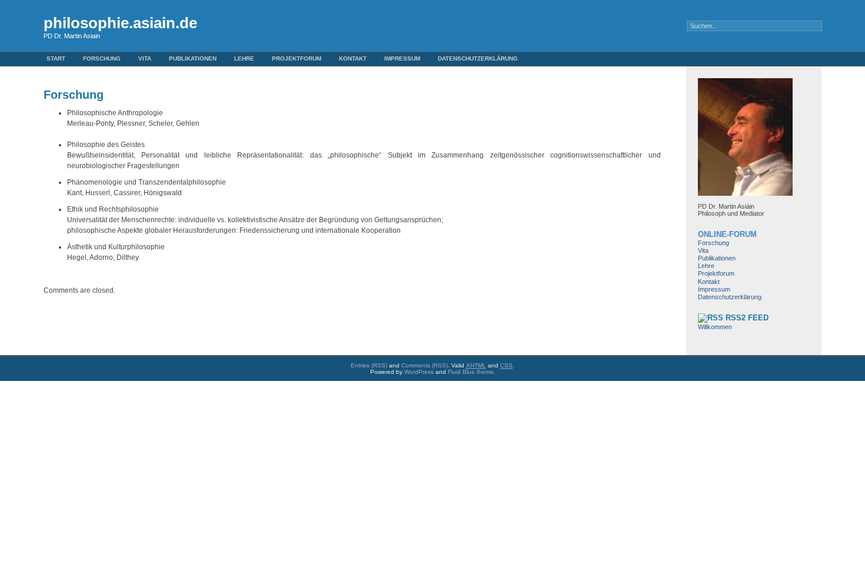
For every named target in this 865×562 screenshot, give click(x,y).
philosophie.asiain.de (120, 23)
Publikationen (193, 58)
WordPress (419, 372)
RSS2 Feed (747, 317)
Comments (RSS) (424, 365)
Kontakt (353, 58)
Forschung (102, 58)
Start (55, 58)
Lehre (244, 58)
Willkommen (715, 326)
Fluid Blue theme (471, 372)
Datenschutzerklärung (478, 58)
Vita (144, 58)
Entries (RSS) (369, 365)
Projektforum (296, 58)
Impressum (402, 58)
